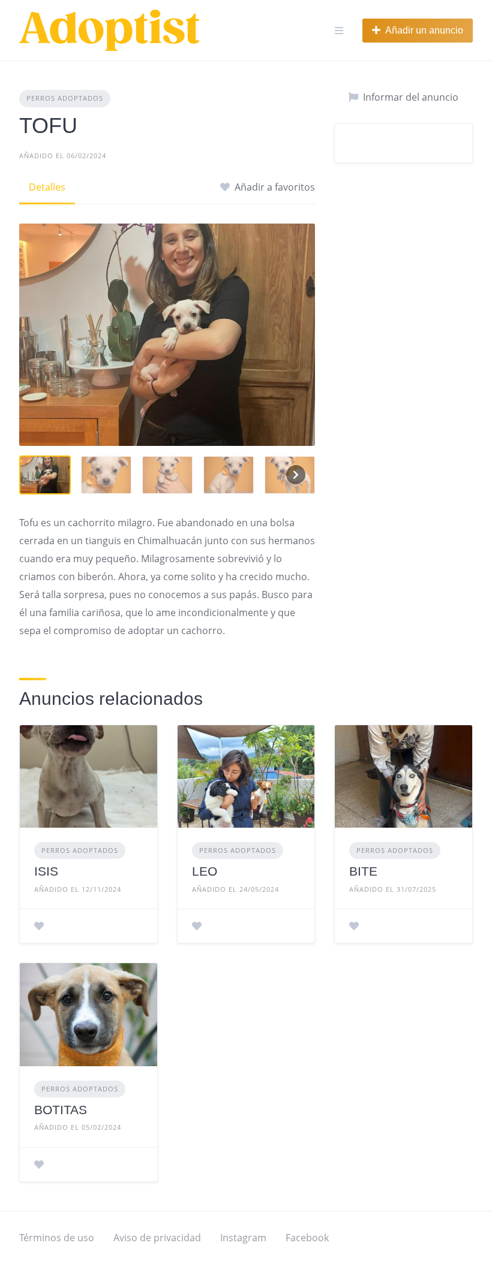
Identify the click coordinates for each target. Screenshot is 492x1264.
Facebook (307, 1237)
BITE (363, 871)
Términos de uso (56, 1237)
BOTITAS (60, 1110)
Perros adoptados (64, 97)
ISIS (46, 871)
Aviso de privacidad (157, 1237)
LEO (204, 871)
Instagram (243, 1237)
